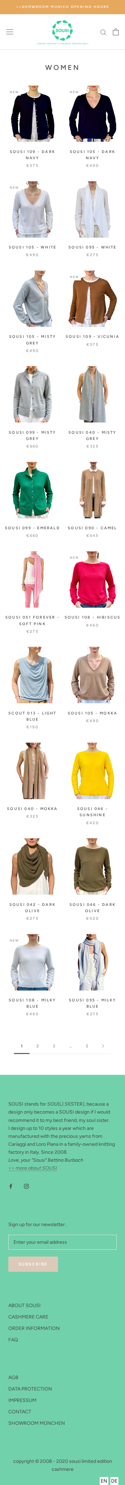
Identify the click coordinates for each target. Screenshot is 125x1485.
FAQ (13, 1340)
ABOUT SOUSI (24, 1305)
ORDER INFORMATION (34, 1328)
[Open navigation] (9, 32)
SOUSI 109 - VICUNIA (92, 336)
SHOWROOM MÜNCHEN (36, 1423)
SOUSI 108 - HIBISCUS (93, 617)
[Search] (103, 32)
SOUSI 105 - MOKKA (92, 713)
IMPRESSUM (22, 1400)
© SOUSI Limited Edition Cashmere (62, 1453)
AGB (13, 1377)
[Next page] (103, 1046)
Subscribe (33, 1264)
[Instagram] (26, 1186)
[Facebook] (10, 1186)
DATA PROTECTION (30, 1389)
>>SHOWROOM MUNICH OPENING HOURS (62, 6)
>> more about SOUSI (32, 1168)
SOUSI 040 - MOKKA (32, 809)
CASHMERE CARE (28, 1317)
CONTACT (19, 1412)
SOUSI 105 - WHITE (32, 247)
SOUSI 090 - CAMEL (92, 528)
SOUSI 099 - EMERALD (32, 528)
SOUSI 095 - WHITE (92, 247)
